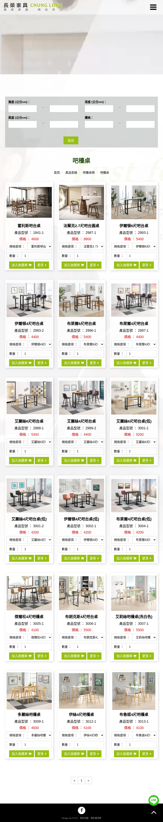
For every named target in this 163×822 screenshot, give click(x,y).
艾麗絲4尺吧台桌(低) (29, 519)
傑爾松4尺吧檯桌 (29, 617)
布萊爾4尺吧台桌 (133, 324)
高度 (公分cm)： (19, 117)
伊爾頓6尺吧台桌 (133, 226)
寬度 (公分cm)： (19, 102)
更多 (40, 265)
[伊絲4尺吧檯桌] (81, 694)
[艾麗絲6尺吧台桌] (29, 401)
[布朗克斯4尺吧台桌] (81, 597)
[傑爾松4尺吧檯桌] (29, 597)
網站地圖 (84, 818)
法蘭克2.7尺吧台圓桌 (81, 226)
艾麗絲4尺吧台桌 (81, 421)
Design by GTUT (70, 818)
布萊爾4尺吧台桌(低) (134, 519)
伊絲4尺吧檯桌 (81, 714)
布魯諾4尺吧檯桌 (133, 714)
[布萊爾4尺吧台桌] (133, 303)
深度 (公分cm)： (96, 102)
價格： (89, 117)
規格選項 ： (17, 246)
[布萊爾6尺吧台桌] (81, 303)
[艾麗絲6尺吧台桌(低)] (133, 401)
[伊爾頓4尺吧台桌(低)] (81, 499)
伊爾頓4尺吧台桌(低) (81, 519)
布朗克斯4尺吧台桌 (81, 617)
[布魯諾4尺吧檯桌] (133, 694)
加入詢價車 (20, 265)
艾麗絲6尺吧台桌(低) (134, 421)
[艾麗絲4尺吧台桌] (81, 401)
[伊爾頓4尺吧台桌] (29, 303)
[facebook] (81, 810)
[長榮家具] (32, 7)
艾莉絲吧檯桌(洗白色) (133, 617)
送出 (71, 140)
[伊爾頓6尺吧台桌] (133, 206)
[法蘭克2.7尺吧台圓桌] (81, 206)
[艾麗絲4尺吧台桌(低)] (29, 499)
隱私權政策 (96, 818)
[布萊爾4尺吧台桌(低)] (133, 499)
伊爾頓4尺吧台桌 (29, 324)
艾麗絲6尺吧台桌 (29, 421)
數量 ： (14, 255)
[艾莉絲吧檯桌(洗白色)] (133, 597)
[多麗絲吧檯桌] (29, 694)
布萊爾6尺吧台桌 (81, 324)
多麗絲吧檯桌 (29, 714)
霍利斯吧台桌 (29, 226)
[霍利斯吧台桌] (29, 206)
